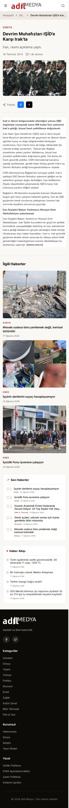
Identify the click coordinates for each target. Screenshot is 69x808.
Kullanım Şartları (12, 782)
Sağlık (6, 697)
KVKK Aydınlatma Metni (16, 771)
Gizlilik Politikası (12, 765)
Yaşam (6, 669)
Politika (7, 680)
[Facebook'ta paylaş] (21, 104)
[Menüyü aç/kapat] (5, 5)
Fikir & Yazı (9, 714)
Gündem (8, 657)
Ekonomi (8, 686)
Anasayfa (8, 15)
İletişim (7, 742)
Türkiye (7, 674)
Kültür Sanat (10, 703)
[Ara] (63, 5)
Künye (6, 737)
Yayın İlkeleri (10, 748)
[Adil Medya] (26, 5)
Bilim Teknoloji (11, 708)
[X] (15, 639)
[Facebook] (6, 639)
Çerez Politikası (12, 776)
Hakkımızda (9, 731)
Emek (6, 691)
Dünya (22, 15)
